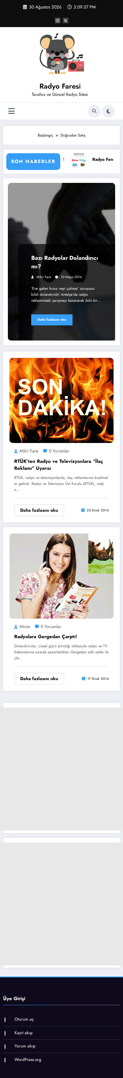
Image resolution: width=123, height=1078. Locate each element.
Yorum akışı (25, 1046)
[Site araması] (94, 111)
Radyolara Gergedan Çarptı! (45, 636)
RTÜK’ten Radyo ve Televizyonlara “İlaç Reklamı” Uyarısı (58, 465)
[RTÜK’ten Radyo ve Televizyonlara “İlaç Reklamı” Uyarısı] (61, 400)
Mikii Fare (44, 277)
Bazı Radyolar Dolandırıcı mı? (64, 262)
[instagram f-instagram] (58, 20)
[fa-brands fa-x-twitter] (65, 20)
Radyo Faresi (60, 86)
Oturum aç (24, 1019)
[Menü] (11, 111)
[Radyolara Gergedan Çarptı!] (61, 576)
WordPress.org (28, 1060)
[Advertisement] (61, 769)
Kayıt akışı (24, 1033)
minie (25, 626)
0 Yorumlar (59, 451)
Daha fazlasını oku (52, 319)
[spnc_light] (108, 111)
